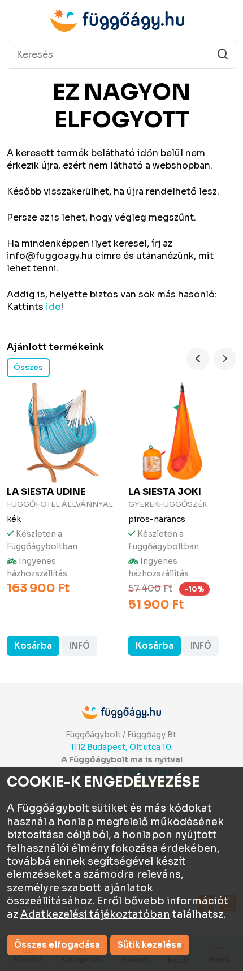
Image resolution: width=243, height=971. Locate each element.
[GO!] (222, 54)
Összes (28, 367)
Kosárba (33, 645)
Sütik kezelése (150, 944)
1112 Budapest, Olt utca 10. (122, 747)
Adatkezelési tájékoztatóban (95, 914)
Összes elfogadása (57, 944)
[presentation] (197, 359)
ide (53, 307)
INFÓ (79, 645)
